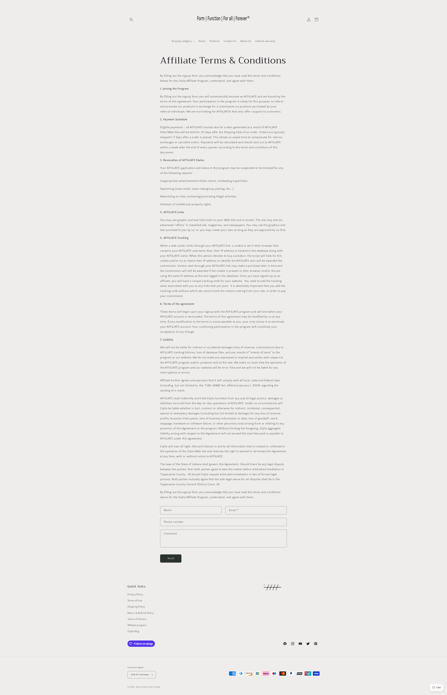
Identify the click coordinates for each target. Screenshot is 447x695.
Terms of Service (136, 619)
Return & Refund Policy (140, 613)
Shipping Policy (136, 606)
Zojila (138, 687)
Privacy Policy (135, 594)
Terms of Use (134, 600)
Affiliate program (136, 625)
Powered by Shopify (150, 687)
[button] (131, 19)
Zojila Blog (133, 631)
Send (171, 558)
